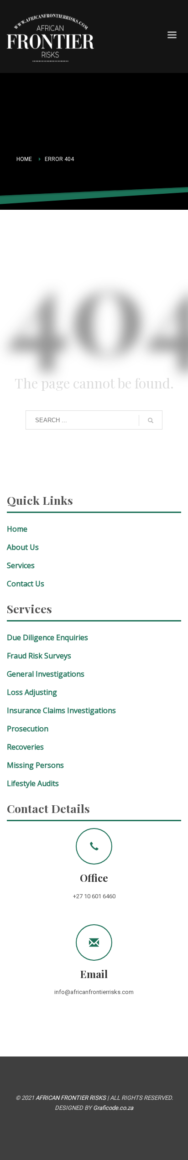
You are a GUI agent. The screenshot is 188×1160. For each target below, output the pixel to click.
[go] (150, 420)
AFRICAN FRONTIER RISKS (71, 1097)
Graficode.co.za (113, 1107)
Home (24, 159)
